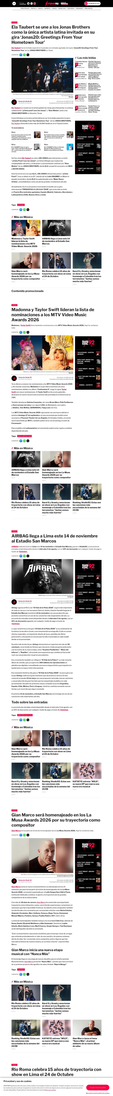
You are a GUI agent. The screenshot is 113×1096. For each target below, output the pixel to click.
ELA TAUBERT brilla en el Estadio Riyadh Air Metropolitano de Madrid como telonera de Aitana (54, 148)
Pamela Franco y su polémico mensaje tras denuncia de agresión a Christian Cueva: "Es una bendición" (94, 109)
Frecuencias (88, 8)
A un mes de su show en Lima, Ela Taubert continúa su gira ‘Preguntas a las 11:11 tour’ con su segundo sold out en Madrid (21, 137)
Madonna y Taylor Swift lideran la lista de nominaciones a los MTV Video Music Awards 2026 (24, 242)
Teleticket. (23, 552)
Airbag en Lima (28, 715)
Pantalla (34, 8)
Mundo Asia (62, 8)
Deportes (47, 8)
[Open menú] (14, 3)
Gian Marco (41, 902)
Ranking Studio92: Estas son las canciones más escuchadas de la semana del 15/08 (87, 506)
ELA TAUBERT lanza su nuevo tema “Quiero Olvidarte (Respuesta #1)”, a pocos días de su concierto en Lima (21, 149)
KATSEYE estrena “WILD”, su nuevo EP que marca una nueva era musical (86, 784)
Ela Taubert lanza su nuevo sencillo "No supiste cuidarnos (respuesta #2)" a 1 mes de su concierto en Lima (54, 137)
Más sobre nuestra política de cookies (97, 1093)
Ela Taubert (15, 123)
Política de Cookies (50, 1090)
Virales (54, 8)
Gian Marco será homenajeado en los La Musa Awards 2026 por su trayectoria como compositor (25, 275)
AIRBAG (20, 715)
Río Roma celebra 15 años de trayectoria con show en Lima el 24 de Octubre (56, 274)
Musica (40, 8)
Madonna (20, 436)
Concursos (70, 8)
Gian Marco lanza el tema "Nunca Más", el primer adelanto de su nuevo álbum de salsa (86, 1042)
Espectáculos (25, 8)
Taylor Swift (26, 325)
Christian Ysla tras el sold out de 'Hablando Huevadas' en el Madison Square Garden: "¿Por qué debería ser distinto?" (94, 65)
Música (14, 22)
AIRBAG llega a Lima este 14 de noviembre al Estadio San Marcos (56, 241)
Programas (79, 8)
